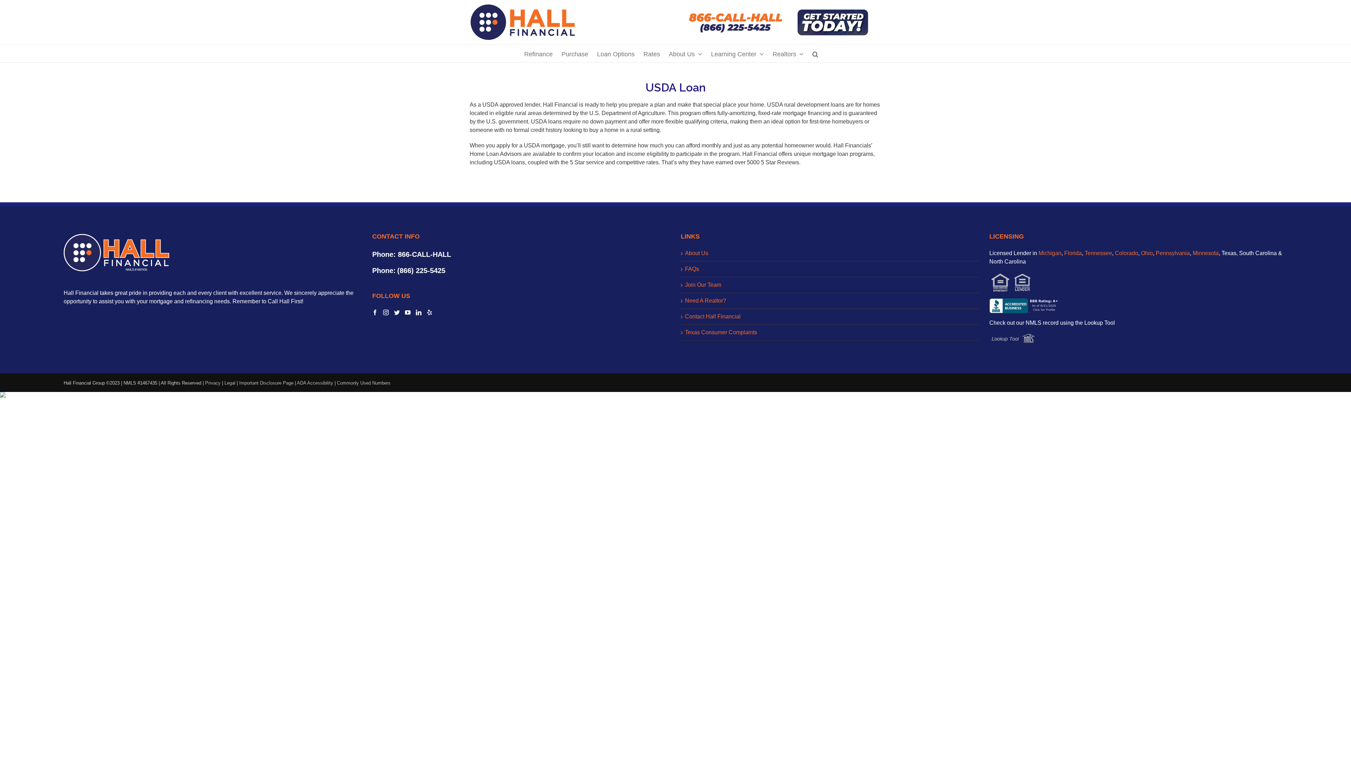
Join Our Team (703, 285)
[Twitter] (397, 312)
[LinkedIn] (418, 312)
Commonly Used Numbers (364, 383)
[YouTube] (408, 312)
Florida (1073, 253)
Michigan (1050, 253)
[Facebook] (375, 312)
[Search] (815, 53)
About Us (696, 253)
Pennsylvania (1173, 253)
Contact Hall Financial (713, 316)
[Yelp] (429, 312)
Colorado (1126, 253)
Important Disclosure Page (266, 383)
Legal (229, 383)
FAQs (692, 269)
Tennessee (1098, 253)
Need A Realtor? (705, 301)
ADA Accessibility (315, 383)
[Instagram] (386, 312)
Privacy (213, 383)
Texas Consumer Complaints (721, 332)
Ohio (1147, 253)
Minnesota (1206, 253)
